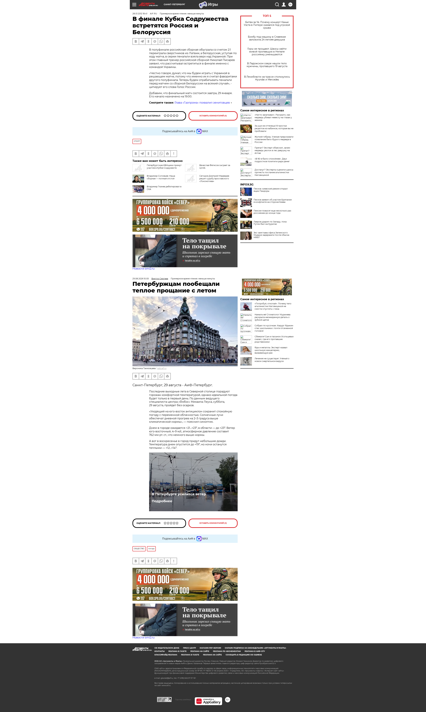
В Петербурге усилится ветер (179, 494)
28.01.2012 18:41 (139, 13)
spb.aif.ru (161, 368)
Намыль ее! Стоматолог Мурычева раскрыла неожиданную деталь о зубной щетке (272, 317)
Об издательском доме (166, 648)
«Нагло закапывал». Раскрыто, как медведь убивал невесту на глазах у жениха (273, 117)
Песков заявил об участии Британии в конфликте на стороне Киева (273, 201)
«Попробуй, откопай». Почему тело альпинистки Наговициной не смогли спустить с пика (273, 306)
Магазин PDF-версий (210, 648)
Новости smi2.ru (143, 268)
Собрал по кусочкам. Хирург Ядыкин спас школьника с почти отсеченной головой (274, 328)
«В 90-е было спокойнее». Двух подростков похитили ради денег (272, 160)
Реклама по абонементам (227, 651)
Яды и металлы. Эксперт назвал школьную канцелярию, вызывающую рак (271, 350)
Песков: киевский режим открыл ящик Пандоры (271, 190)
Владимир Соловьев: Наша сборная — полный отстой (161, 177)
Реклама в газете (177, 651)
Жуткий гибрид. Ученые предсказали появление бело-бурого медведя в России (274, 139)
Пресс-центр (189, 648)
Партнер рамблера (183, 700)
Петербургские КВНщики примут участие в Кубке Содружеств (164, 166)
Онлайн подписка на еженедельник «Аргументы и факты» (255, 648)
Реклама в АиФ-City (255, 651)
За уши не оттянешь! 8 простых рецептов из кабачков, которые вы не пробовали (274, 128)
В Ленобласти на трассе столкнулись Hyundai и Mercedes (267, 78)
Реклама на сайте (199, 651)
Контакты (159, 651)
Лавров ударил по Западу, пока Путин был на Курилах (270, 223)
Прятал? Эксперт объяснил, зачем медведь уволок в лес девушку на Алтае (272, 150)
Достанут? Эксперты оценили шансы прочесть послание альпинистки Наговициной (274, 172)
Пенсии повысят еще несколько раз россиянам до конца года (272, 212)
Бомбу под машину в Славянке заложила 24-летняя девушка (267, 38)
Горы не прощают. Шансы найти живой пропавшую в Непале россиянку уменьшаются (267, 51)
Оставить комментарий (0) (213, 116)
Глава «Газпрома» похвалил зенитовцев (202, 102)
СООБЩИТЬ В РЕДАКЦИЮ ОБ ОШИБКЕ (244, 655)
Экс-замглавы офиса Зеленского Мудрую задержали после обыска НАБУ (271, 235)
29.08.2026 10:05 (140, 278)
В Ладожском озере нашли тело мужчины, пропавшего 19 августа (267, 65)
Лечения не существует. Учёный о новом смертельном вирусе (272, 359)
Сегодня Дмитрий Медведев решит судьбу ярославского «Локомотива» (214, 178)
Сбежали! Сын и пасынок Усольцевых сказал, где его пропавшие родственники (274, 339)
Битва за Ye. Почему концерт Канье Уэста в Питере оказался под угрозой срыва (267, 25)
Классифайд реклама (165, 655)
